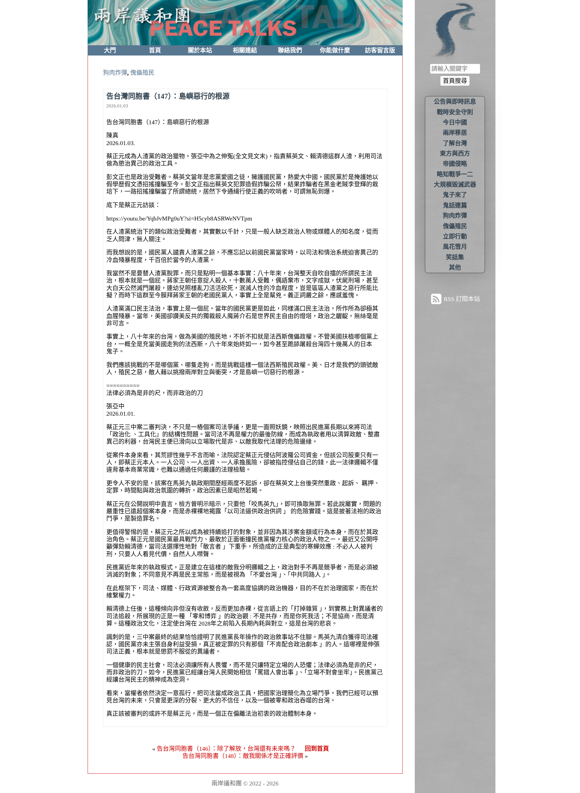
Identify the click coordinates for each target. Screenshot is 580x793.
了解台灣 (455, 143)
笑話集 (455, 257)
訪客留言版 (380, 50)
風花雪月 (455, 246)
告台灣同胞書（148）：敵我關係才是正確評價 (242, 756)
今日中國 (455, 122)
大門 (110, 50)
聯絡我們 (290, 50)
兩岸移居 (455, 132)
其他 (455, 267)
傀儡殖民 (142, 72)
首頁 (155, 50)
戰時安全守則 (455, 112)
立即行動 (455, 236)
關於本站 (200, 50)
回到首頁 (317, 748)
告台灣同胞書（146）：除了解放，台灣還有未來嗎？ (226, 748)
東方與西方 (455, 153)
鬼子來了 (455, 195)
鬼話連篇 (455, 205)
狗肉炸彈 (115, 72)
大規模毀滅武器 (455, 184)
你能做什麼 (335, 50)
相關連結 (245, 50)
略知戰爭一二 (455, 174)
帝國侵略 (455, 163)
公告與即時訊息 (455, 101)
